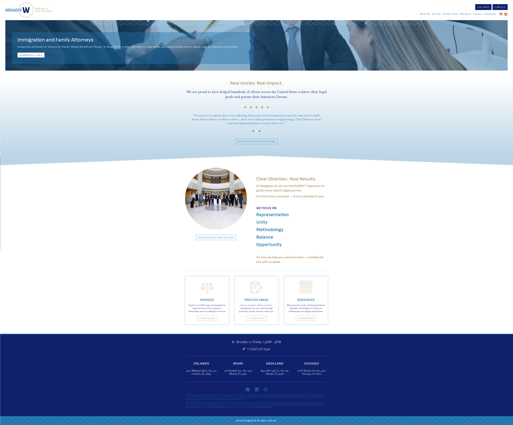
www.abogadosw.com (264, 407)
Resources (306, 300)
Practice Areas (256, 300)
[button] (483, 7)
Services (207, 300)
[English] (501, 14)
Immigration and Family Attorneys (55, 40)
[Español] (506, 14)
